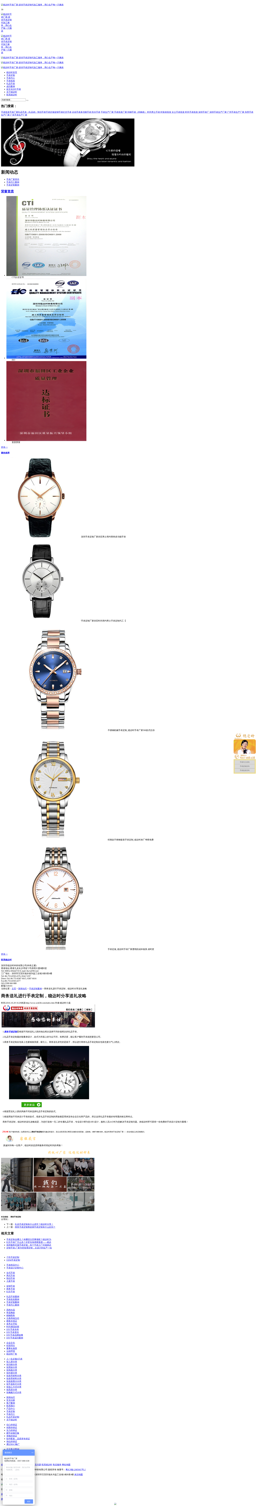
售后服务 (57, 1465)
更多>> (4, 447)
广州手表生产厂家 (236, 112)
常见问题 (10, 1400)
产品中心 (10, 1408)
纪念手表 (67, 112)
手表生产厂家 (107, 112)
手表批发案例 (12, 1299)
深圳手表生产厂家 (218, 112)
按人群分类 (11, 1362)
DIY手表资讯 (12, 1332)
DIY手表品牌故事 (14, 1335)
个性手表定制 (12, 1257)
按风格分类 (11, 1370)
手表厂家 (14, 112)
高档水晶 (10, 1310)
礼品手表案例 (12, 1296)
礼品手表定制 (12, 1417)
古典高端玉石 (12, 1318)
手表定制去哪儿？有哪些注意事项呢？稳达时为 (28, 1239)
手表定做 (50, 112)
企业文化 (10, 1343)
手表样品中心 (12, 1265)
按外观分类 (11, 1373)
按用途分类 (11, 1367)
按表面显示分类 (13, 1381)
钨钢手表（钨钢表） (137, 112)
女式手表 (10, 1273)
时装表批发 (165, 112)
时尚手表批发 (191, 112)
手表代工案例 (12, 1305)
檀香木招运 (11, 1321)
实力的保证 (11, 1430)
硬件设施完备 (12, 1433)
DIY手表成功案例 (14, 1338)
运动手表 (76, 112)
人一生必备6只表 (14, 1359)
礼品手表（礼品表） (27, 112)
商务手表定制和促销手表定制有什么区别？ (35, 1227)
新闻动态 (22, 988)
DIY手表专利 (12, 1329)
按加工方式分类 (13, 1387)
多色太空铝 (11, 1324)
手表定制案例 (35, 988)
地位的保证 (11, 1441)
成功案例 (10, 86)
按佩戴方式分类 (13, 1392)
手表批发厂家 (120, 112)
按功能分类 (11, 1364)
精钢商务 (10, 1315)
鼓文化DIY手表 (13, 89)
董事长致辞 (11, 1348)
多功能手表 (86, 112)
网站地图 (66, 1465)
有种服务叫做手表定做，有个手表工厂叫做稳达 (28, 1245)
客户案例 (10, 1403)
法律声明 (10, 1351)
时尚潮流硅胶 (12, 1327)
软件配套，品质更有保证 (18, 1439)
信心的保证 (11, 1425)
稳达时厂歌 (11, 1354)
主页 (14, 988)
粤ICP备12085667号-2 (76, 1469)
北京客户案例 (12, 1449)
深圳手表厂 (203, 112)
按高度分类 (11, 1390)
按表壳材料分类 (13, 1376)
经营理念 (10, 1345)
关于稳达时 (11, 92)
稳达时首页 (11, 72)
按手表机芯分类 (13, 1384)
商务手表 (10, 1289)
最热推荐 (5, 453)
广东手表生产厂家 (18, 115)
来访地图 (78, 1474)
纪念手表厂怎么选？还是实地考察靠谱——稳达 (28, 1242)
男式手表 (10, 1275)
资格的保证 (11, 1436)
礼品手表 (10, 83)
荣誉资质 (7, 191)
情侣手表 (41, 112)
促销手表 (58, 112)
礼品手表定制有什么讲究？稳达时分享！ (34, 1224)
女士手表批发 (178, 112)
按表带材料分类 (13, 1378)
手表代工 (10, 78)
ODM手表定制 (13, 1260)
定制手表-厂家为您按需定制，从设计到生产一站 (29, 1248)
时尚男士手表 (153, 112)
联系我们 (10, 1406)
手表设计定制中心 (14, 1268)
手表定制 (10, 75)
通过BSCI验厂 (13, 1444)
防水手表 (95, 112)
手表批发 (10, 81)
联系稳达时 (11, 95)
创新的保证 (11, 1427)
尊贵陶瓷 (10, 1313)
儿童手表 (10, 1281)
